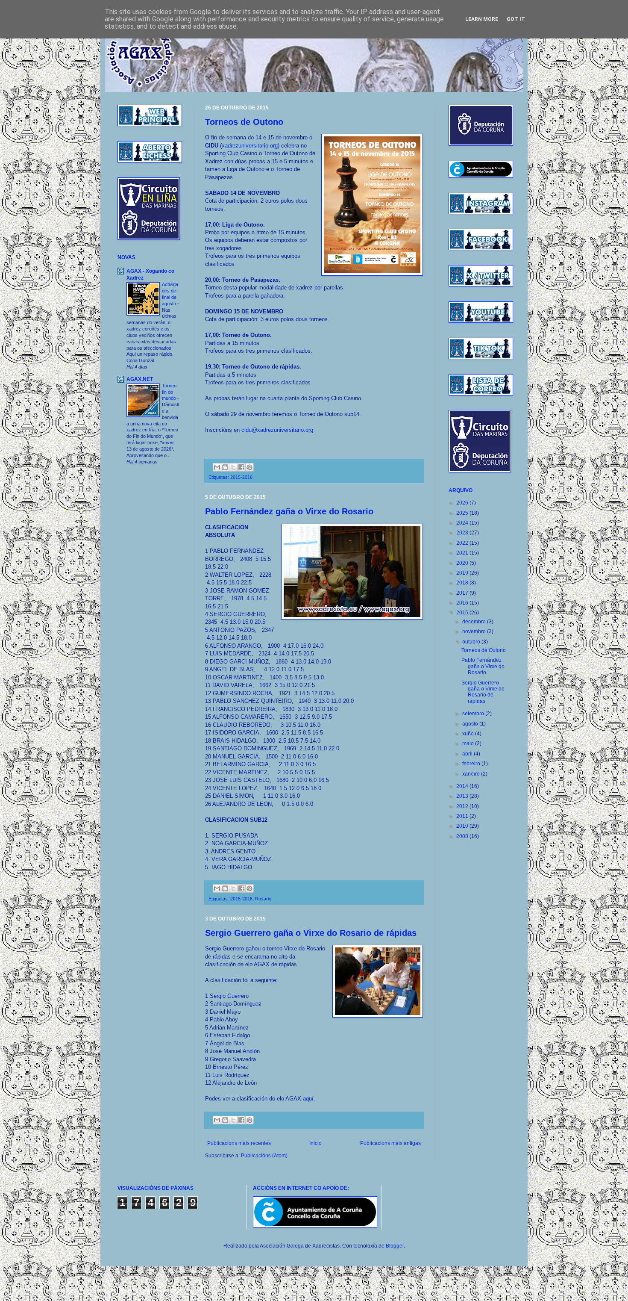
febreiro (471, 764)
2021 (463, 553)
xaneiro (471, 774)
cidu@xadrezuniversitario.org (277, 430)
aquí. (309, 1098)
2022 (463, 543)
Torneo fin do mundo (169, 392)
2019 (463, 573)
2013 (463, 796)
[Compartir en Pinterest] (249, 467)
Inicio (315, 1143)
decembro (474, 622)
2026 (463, 503)
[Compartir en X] (233, 467)
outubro (471, 642)
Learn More (481, 19)
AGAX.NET (139, 379)
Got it (516, 19)
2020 (463, 563)
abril (468, 754)
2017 (463, 593)
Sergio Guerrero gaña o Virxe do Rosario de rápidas (311, 933)
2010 (463, 826)
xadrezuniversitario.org (250, 145)
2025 (463, 513)
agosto (470, 724)
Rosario (263, 898)
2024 (463, 523)
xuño (468, 734)
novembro (474, 631)
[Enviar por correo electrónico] (217, 467)
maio (468, 743)
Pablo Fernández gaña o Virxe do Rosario (289, 511)
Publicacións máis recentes (239, 1143)
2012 (463, 806)
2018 (463, 583)
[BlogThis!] (225, 467)
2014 (463, 786)
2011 (463, 816)
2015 (463, 613)
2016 (463, 603)
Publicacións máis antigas (390, 1143)
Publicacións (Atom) (264, 1156)
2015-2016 (241, 477)
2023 (463, 533)
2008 (463, 836)
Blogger (395, 1246)
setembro (473, 714)
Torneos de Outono (244, 122)
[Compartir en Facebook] (241, 467)
